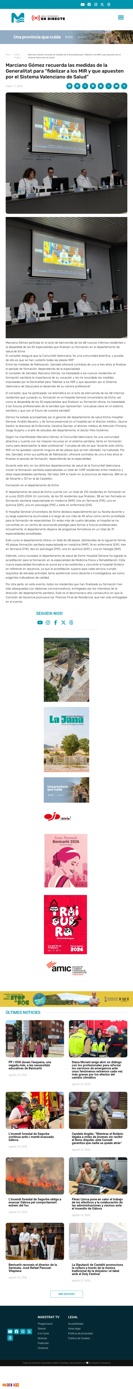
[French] (13, 1384)
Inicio (8, 54)
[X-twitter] (102, 4)
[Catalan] (4, 1384)
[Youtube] (82, 4)
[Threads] (109, 4)
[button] (121, 17)
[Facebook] (89, 4)
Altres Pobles (17, 56)
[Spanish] (17, 1384)
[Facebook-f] (56, 622)
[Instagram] (95, 4)
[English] (9, 1384)
